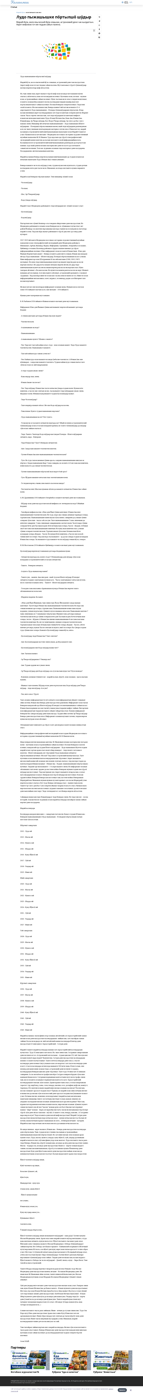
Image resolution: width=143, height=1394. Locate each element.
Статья (14, 7)
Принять (122, 1390)
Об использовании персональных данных (23, 1382)
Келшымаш (20, 2)
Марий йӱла (20, 12)
